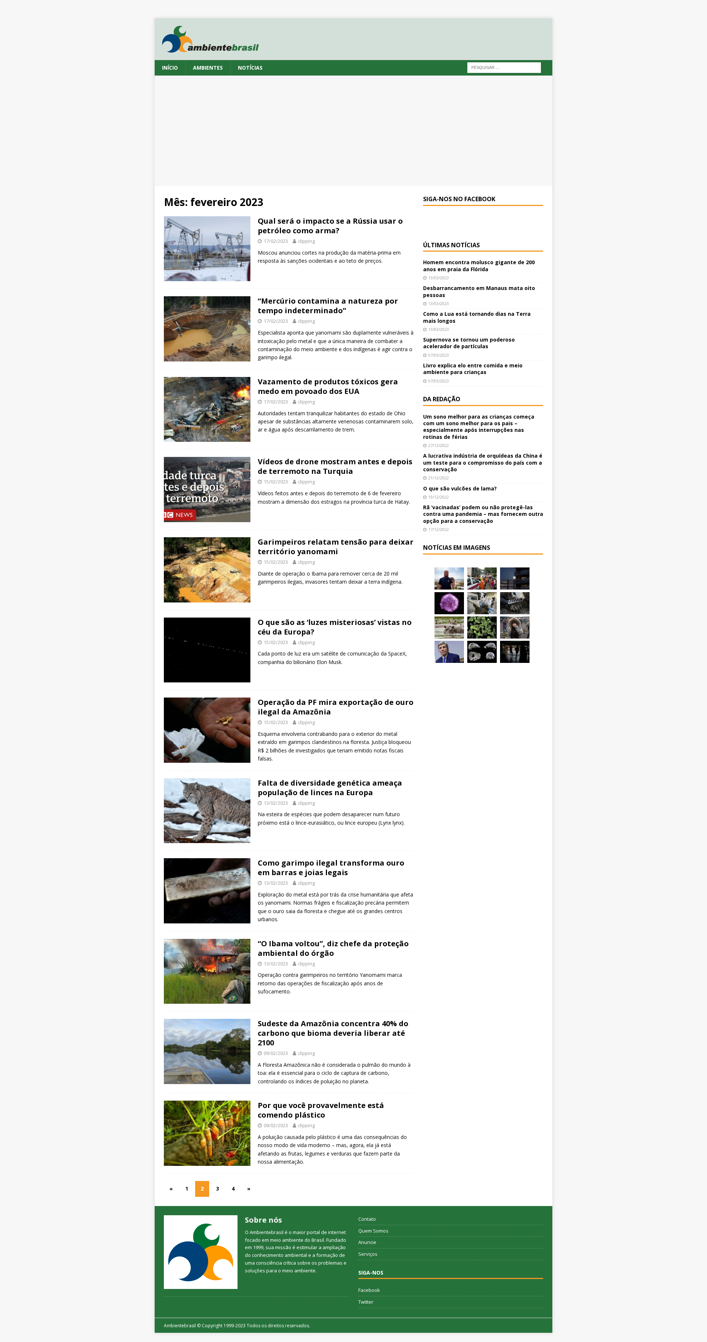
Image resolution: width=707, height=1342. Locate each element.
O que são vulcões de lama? (460, 488)
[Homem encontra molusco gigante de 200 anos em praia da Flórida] (449, 578)
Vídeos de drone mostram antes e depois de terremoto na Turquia (335, 466)
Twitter (365, 1302)
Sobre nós (263, 1220)
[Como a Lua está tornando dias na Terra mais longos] (515, 578)
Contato (367, 1219)
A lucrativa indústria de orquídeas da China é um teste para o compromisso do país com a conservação (482, 462)
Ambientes (208, 67)
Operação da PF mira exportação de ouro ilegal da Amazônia (336, 707)
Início (170, 67)
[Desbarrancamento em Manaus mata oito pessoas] (482, 578)
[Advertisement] (353, 130)
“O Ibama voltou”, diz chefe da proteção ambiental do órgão (333, 948)
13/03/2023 (438, 277)
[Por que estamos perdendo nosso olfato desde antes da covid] (515, 627)
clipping (306, 241)
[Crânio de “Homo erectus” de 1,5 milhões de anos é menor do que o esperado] (482, 652)
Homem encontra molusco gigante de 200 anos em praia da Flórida (479, 265)
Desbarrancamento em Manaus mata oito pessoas (479, 291)
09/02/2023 (276, 1053)
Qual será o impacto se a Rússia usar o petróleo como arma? (330, 225)
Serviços (367, 1254)
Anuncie (367, 1242)
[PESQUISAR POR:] (504, 66)
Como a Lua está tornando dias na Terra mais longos (477, 317)
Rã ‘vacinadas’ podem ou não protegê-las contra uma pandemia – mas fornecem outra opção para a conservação (483, 514)
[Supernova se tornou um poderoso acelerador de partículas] (449, 603)
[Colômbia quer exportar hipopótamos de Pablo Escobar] (449, 627)
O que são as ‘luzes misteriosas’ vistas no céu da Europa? (335, 627)
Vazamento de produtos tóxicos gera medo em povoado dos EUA (328, 386)
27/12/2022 (438, 445)
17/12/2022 (438, 529)
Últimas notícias (451, 245)
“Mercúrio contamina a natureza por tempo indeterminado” (328, 305)
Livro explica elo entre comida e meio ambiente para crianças (473, 368)
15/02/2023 (276, 481)
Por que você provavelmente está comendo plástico (321, 1110)
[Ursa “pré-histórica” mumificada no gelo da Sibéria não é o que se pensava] (515, 603)
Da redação (441, 399)
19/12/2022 (438, 497)
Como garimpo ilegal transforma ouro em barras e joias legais (331, 867)
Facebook (369, 1290)
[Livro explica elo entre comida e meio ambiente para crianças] (482, 603)
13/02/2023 (276, 803)
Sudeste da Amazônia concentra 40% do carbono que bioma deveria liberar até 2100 (333, 1033)
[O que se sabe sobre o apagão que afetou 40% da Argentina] (515, 652)
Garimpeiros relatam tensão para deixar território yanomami (336, 546)
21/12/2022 (438, 477)
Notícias (250, 67)
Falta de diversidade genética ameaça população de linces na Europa (330, 787)
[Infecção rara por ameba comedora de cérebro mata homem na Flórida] (482, 627)
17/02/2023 (276, 241)
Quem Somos (373, 1230)
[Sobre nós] (201, 1252)
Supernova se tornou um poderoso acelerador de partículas (469, 343)
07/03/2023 (438, 355)
